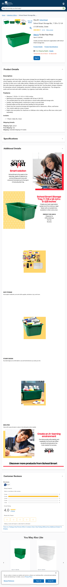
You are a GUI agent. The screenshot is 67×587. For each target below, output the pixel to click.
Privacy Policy (28, 576)
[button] (63, 4)
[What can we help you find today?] (63, 8)
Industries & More (12, 15)
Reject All (38, 581)
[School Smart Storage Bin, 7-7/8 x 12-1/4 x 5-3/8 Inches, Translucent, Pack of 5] (46, 563)
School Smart (43, 20)
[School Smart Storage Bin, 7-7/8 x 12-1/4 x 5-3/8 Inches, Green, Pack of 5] (20, 563)
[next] (25, 22)
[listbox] (14, 22)
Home (3, 15)
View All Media (30, 21)
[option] (6, 22)
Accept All (50, 581)
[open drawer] (3, 4)
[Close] (56, 573)
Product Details (38, 55)
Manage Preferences (9, 580)
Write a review (49, 30)
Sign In (36, 35)
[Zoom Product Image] (31, 28)
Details (51, 59)
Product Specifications (51, 55)
